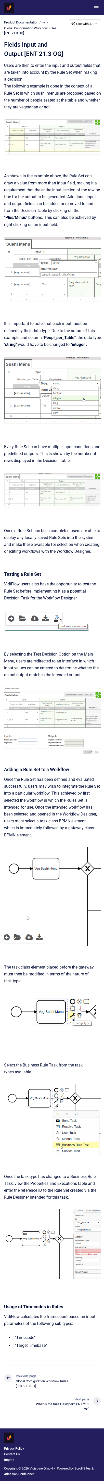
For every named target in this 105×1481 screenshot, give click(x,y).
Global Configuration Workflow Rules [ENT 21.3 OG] (30, 30)
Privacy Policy (14, 1448)
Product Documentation (21, 22)
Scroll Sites (82, 1468)
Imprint (9, 1460)
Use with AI (84, 24)
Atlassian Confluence (19, 1474)
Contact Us (12, 1454)
